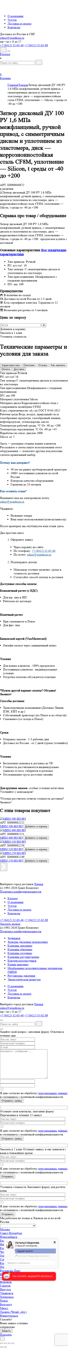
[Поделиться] (5, 1343)
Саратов (5, 1285)
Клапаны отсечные (20, 953)
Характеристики (11, 365)
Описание (29, 365)
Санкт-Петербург (11, 1233)
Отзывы (42, 365)
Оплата (6, 369)
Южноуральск (9, 1315)
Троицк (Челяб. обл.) (13, 1312)
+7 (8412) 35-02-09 (36, 45)
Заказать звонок (10, 924)
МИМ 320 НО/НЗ (11, 849)
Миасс (4, 1308)
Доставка (19, 369)
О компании (15, 16)
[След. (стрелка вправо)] (5, 1347)
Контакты (14, 27)
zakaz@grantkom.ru (12, 38)
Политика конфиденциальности (20, 891)
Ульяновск (6, 1293)
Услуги (12, 20)
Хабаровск (7, 1297)
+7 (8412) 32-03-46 (12, 45)
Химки (38, 884)
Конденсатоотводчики (22, 960)
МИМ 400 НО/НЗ (11, 837)
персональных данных (52, 1093)
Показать (6, 1334)
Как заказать (58, 365)
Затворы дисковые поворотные (28, 942)
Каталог (13, 898)
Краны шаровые (18, 964)
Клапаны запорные (20, 945)
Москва (5, 1229)
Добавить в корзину (36, 826)
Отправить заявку (12, 1100)
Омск (3, 1255)
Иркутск (5, 1289)
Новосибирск (8, 1237)
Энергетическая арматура (24, 979)
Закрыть (6, 1330)
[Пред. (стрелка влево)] (1, 1347)
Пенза (4, 1300)
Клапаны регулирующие (23, 957)
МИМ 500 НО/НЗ (11, 826)
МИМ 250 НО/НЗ (11, 860)
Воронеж (6, 1282)
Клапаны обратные (20, 949)
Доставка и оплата (19, 23)
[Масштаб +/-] (12, 1343)
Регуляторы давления (21, 975)
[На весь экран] (9, 1343)
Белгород (6, 1304)
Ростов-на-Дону (10, 1270)
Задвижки (14, 938)
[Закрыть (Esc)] (1, 1343)
